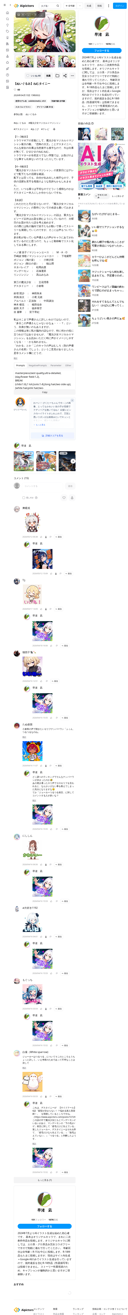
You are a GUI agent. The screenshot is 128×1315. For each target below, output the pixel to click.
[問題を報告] (50, 537)
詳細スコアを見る (54, 435)
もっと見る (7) (45, 1180)
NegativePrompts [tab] (38, 365)
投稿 (99, 5)
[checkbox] (23, 497)
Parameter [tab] (56, 365)
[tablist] (44, 365)
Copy (44, 392)
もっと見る (40, 425)
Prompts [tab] (20, 365)
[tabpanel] (45, 382)
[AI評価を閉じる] (72, 400)
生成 (89, 5)
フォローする (44, 1226)
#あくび (35, 129)
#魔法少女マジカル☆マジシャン (45, 122)
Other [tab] (68, 365)
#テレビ (45, 129)
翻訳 (15, 358)
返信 (60, 536)
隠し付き (30, 497)
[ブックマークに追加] (57, 76)
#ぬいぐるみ (20, 122)
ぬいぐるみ (31, 114)
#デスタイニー (21, 129)
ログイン (120, 5)
